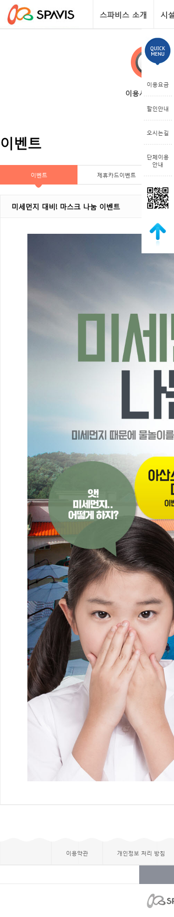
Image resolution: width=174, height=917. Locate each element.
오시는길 (158, 132)
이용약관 (77, 853)
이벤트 (39, 174)
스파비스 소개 (123, 14)
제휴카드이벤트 (116, 174)
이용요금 (158, 84)
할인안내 (158, 108)
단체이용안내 (158, 160)
